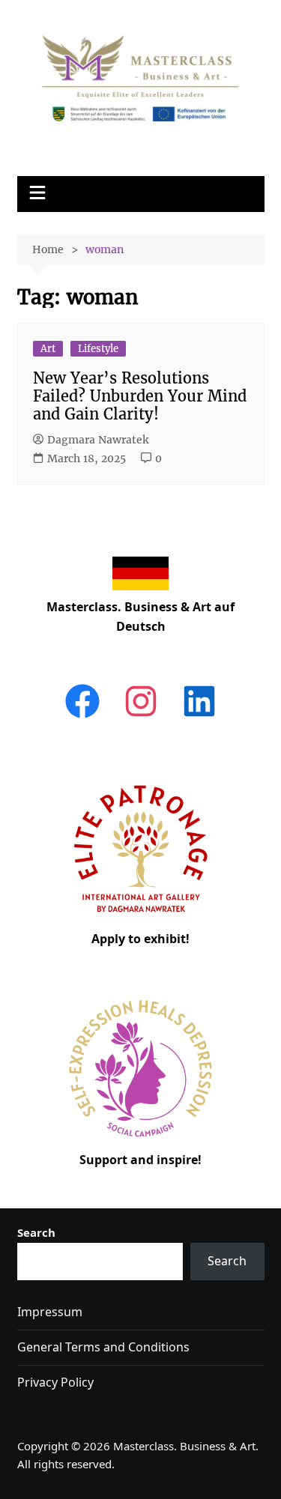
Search (36, 1232)
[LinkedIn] (199, 716)
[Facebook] (82, 716)
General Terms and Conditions (103, 1347)
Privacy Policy (55, 1382)
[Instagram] (141, 716)
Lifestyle (98, 348)
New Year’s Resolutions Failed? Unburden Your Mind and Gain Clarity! (140, 396)
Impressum (49, 1311)
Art (47, 348)
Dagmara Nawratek (97, 439)
